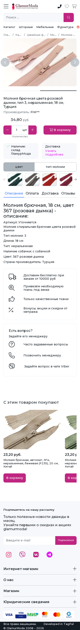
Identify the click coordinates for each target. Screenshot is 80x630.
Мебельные (45, 27)
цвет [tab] (19, 167)
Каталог (9, 27)
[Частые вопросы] (12, 345)
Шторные (26, 27)
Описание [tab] (14, 193)
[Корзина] (74, 6)
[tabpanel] (40, 179)
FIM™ (35, 112)
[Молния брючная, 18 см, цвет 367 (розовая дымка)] (21, 91)
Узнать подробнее (54, 152)
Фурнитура (65, 27)
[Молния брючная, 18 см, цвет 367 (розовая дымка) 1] (58, 90)
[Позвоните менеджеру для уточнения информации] (12, 356)
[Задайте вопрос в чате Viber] (12, 367)
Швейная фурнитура (42, 34)
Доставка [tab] (50, 193)
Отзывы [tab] (68, 193)
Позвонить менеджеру (42, 355)
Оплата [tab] (32, 193)
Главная (9, 34)
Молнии (55, 34)
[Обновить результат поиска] (69, 17)
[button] (4, 179)
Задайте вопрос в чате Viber (46, 366)
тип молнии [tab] (55, 167)
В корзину (62, 130)
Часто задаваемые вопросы (45, 344)
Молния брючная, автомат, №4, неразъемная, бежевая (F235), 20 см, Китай (30, 463)
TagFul (69, 624)
